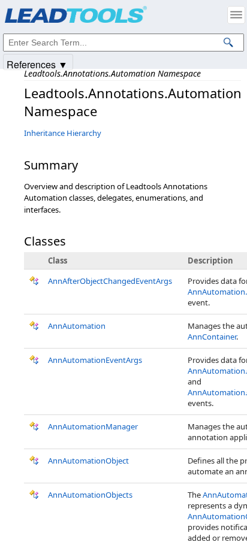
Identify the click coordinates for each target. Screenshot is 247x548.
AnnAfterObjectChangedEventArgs (110, 280)
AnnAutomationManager (93, 426)
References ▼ (37, 63)
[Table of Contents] (236, 15)
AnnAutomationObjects (90, 494)
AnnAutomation (77, 325)
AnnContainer (212, 336)
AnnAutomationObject (88, 460)
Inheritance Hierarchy (62, 133)
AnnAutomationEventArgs (95, 360)
